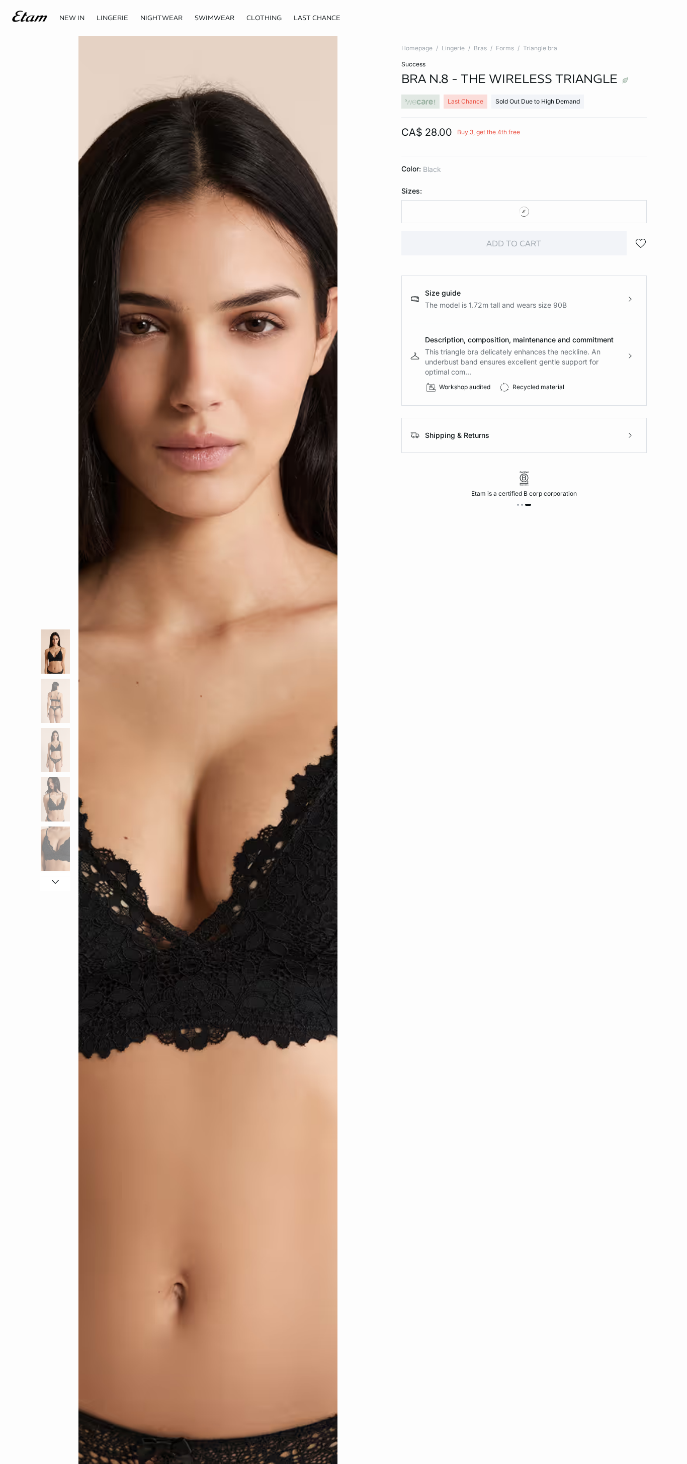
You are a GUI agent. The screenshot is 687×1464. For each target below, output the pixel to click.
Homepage (417, 48)
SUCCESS (413, 64)
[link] (71, 18)
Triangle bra (540, 48)
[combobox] (524, 211)
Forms (505, 48)
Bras (480, 48)
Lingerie (453, 48)
